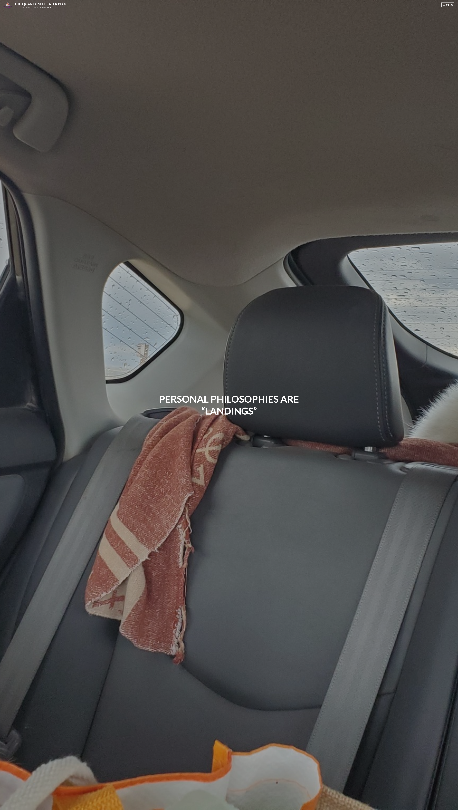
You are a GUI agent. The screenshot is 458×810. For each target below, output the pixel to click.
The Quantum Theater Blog (40, 4)
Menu (449, 4)
